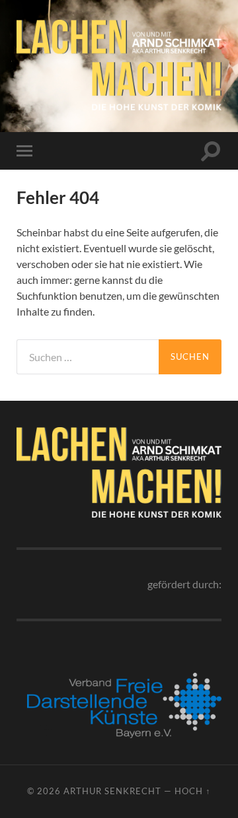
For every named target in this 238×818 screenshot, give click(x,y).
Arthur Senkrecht (112, 791)
